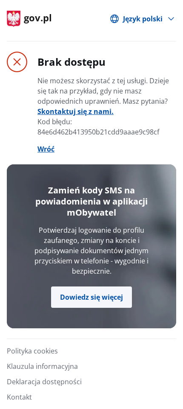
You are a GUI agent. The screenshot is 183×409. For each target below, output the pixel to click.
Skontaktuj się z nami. (75, 111)
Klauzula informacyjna (42, 366)
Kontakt (19, 397)
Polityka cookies (32, 351)
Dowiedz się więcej (91, 297)
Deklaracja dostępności (44, 381)
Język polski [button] (143, 18)
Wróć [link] (45, 149)
